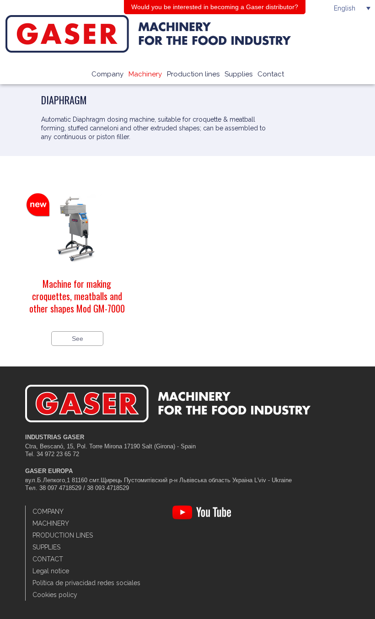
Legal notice (50, 571)
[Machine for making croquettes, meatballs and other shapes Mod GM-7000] (77, 273)
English (344, 8)
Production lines (193, 74)
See (77, 338)
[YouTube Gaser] (201, 517)
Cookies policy (54, 594)
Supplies (238, 74)
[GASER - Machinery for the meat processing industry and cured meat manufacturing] (175, 34)
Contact (270, 74)
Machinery (145, 74)
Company (107, 74)
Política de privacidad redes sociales (86, 583)
